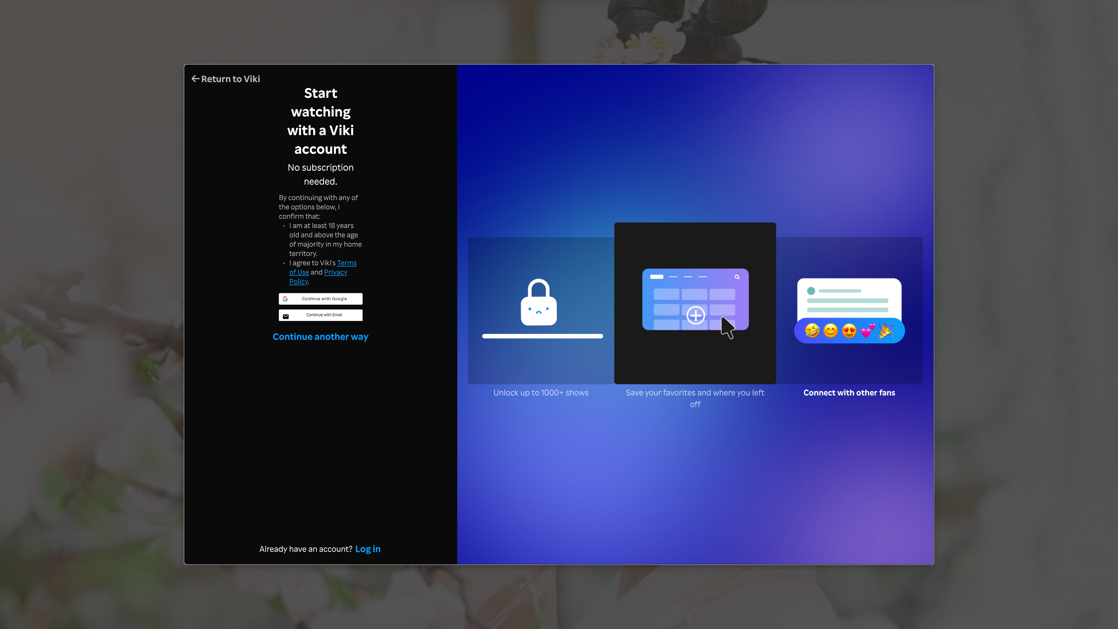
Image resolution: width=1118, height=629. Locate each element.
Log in (368, 549)
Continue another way (321, 336)
